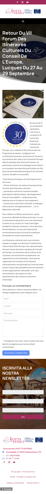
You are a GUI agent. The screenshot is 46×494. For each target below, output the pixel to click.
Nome (4, 389)
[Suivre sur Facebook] (17, 2)
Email (4, 407)
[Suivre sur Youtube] (27, 2)
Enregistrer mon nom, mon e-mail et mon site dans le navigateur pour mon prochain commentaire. (22, 344)
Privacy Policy (33, 483)
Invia (23, 417)
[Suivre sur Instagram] (22, 2)
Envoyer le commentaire (16, 353)
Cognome (5, 398)
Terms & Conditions (15, 483)
